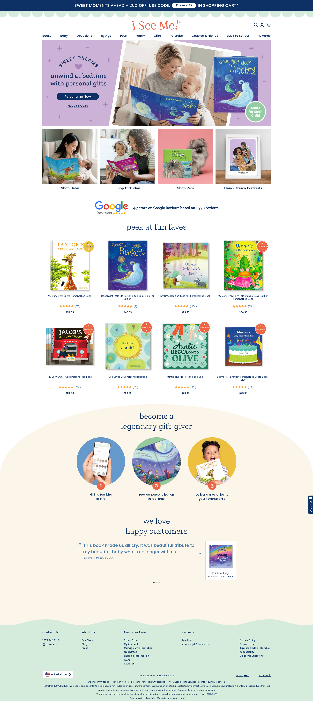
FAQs (127, 659)
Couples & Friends (205, 36)
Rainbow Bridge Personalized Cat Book (220, 575)
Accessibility (246, 652)
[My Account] (262, 25)
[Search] (256, 25)
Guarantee (130, 652)
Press (85, 648)
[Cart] (268, 25)
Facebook (265, 675)
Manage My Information (138, 648)
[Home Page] (156, 25)
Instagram (242, 675)
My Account (131, 644)
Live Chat (51, 644)
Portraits (176, 36)
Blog (84, 644)
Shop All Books (77, 106)
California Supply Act (252, 655)
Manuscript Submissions (196, 644)
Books (46, 36)
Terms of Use (247, 644)
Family (140, 36)
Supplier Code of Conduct (255, 648)
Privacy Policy (247, 640)
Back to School (238, 36)
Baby (64, 36)
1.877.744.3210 (50, 640)
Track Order (131, 640)
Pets (123, 36)
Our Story (87, 640)
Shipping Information (136, 655)
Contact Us (50, 632)
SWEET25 (186, 5)
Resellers (187, 640)
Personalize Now (78, 96)
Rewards (264, 36)
